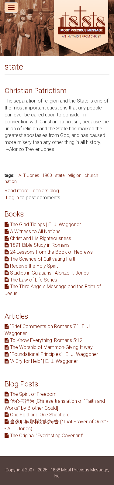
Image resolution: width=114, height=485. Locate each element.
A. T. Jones (29, 175)
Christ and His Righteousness (40, 238)
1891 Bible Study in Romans (39, 245)
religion (74, 175)
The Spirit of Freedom (33, 394)
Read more (17, 191)
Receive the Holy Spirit (33, 266)
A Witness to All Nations (34, 231)
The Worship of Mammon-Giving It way (51, 347)
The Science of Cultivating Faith (43, 259)
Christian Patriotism (36, 90)
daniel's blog (46, 191)
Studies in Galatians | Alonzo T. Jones (49, 273)
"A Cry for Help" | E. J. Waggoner (43, 361)
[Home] (81, 28)
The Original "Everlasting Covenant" (46, 435)
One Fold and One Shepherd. (40, 415)
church (91, 175)
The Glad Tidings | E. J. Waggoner (45, 224)
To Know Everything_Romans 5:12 (45, 340)
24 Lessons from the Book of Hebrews (51, 252)
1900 (47, 175)
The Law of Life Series (33, 280)
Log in (12, 197)
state (59, 175)
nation (11, 181)
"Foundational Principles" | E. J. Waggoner (53, 354)
